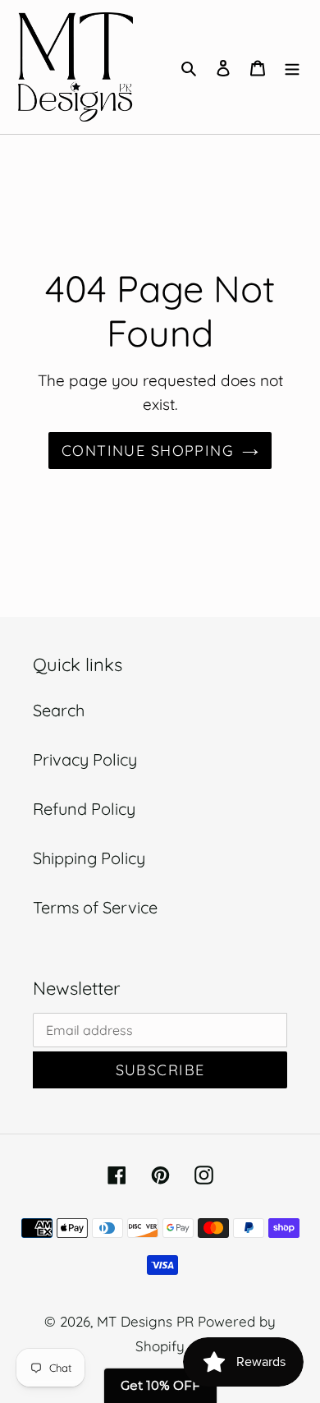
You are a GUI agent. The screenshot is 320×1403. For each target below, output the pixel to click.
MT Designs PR (145, 1321)
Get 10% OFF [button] (160, 1385)
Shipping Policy (89, 858)
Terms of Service (95, 907)
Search (59, 710)
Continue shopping (148, 450)
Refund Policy (84, 808)
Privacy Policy (85, 759)
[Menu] (292, 66)
